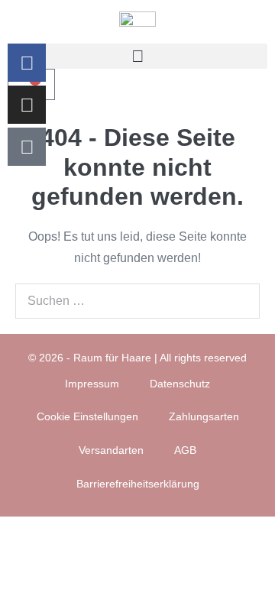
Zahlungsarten (204, 416)
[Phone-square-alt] (27, 147)
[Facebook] (27, 63)
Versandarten (111, 450)
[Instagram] (27, 105)
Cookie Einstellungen (87, 416)
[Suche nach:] (137, 300)
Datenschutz (180, 383)
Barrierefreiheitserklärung (137, 484)
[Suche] (240, 301)
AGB (185, 450)
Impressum (92, 383)
